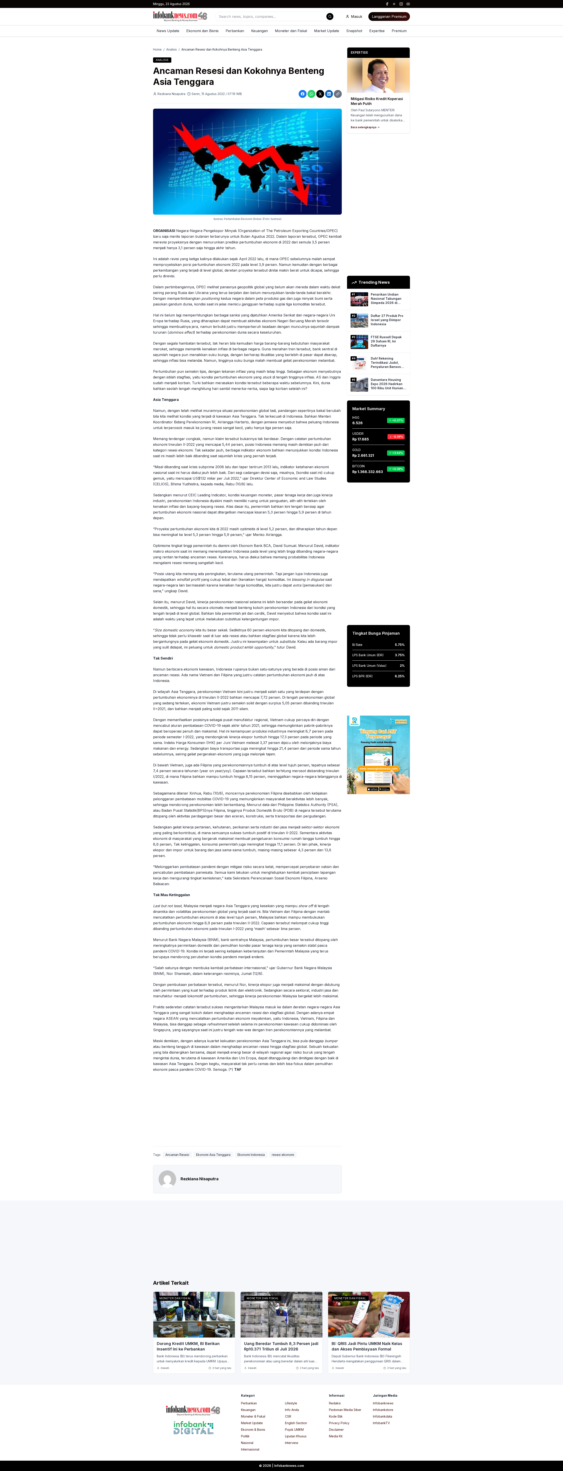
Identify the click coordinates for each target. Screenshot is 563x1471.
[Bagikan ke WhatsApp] (311, 94)
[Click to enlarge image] (247, 162)
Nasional (247, 1443)
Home (157, 49)
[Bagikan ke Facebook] (303, 94)
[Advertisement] (21, 740)
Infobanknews (383, 1403)
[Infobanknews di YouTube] (408, 4)
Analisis (171, 49)
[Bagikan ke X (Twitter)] (320, 94)
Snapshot (354, 31)
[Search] (329, 16)
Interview (291, 1443)
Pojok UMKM (294, 1429)
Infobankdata (382, 1416)
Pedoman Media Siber (345, 1410)
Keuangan (259, 31)
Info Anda (292, 1410)
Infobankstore (383, 1410)
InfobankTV (381, 1423)
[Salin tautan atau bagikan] (338, 94)
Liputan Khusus (296, 1436)
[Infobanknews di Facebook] (387, 4)
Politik (245, 1436)
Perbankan (235, 31)
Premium (399, 31)
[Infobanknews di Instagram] (401, 4)
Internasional (250, 1449)
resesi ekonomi (283, 1155)
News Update (168, 31)
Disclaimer (336, 1429)
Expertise (377, 31)
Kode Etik (336, 1416)
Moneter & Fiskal (253, 1416)
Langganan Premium (389, 16)
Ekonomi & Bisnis (253, 1429)
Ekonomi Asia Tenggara (213, 1155)
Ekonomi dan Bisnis (202, 31)
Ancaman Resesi (177, 1155)
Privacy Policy (339, 1423)
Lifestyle (291, 1403)
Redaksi (335, 1403)
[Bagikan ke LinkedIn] (329, 94)
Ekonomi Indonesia (251, 1155)
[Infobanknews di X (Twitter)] (394, 4)
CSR (288, 1416)
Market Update (326, 31)
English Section (296, 1423)
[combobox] (275, 16)
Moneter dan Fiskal (291, 31)
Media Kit (335, 1436)
